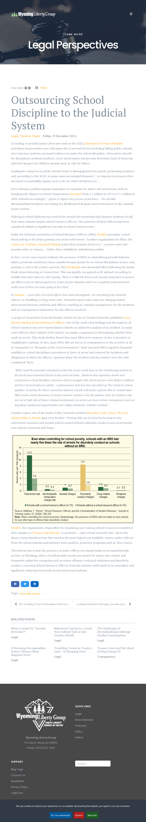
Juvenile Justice (30, 593)
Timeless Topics (30, 136)
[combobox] (93, 764)
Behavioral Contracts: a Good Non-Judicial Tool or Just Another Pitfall (73, 631)
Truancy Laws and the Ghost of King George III (115, 649)
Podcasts (81, 725)
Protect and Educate (46, 533)
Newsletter (17, 781)
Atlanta (19, 295)
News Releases (84, 720)
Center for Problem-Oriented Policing (35, 244)
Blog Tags (17, 769)
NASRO (102, 234)
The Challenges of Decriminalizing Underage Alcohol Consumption (114, 631)
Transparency (106, 657)
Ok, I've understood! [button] (60, 815)
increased (75, 194)
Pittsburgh (73, 267)
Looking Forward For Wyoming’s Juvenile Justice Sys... (104, 604)
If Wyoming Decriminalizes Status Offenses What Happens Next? (28, 651)
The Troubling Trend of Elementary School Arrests (45, 604)
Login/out (17, 793)
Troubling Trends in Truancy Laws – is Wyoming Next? (73, 649)
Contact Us (18, 775)
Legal (14, 136)
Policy (78, 731)
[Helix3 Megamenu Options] (131, 14)
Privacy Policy (19, 787)
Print (43, 88)
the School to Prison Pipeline (104, 143)
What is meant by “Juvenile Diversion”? (28, 630)
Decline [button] (79, 815)
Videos (79, 737)
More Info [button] (92, 815)
